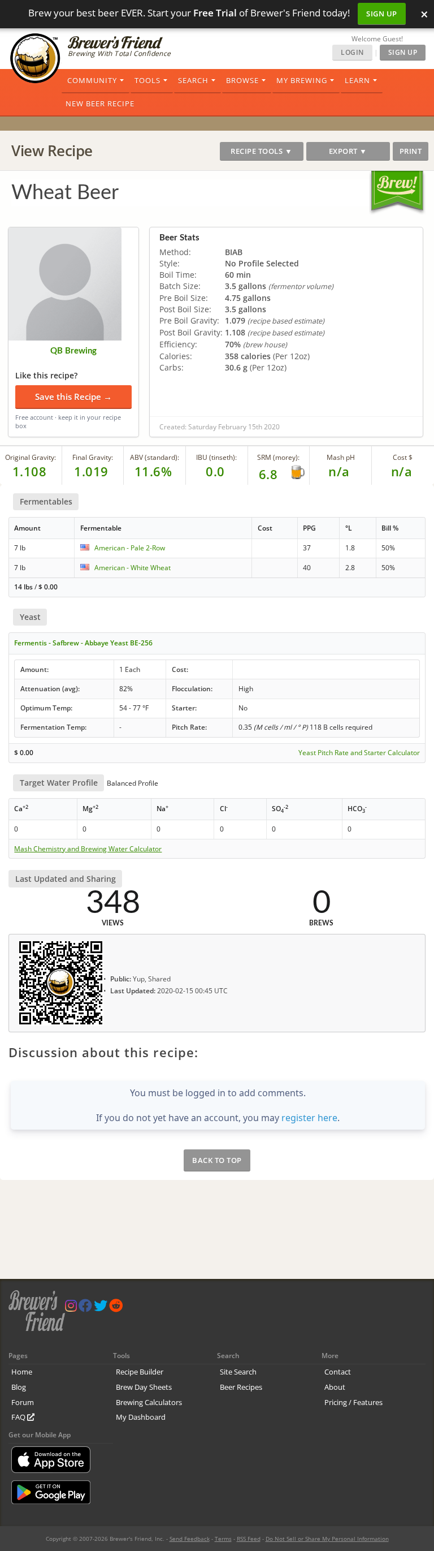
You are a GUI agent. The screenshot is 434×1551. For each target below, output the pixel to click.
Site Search (238, 1372)
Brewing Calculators (149, 1402)
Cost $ (403, 457)
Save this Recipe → (73, 396)
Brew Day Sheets (144, 1387)
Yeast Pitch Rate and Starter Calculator (359, 753)
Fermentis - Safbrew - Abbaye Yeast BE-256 (83, 643)
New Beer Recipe (100, 103)
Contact (337, 1372)
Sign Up (381, 13)
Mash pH (341, 457)
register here (309, 1117)
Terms (223, 1539)
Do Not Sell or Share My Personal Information (327, 1539)
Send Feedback (190, 1539)
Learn (357, 80)
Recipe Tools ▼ (261, 151)
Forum (22, 1402)
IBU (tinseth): (216, 457)
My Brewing (301, 80)
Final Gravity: (92, 457)
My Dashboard (141, 1417)
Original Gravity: (30, 457)
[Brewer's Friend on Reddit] (116, 1308)
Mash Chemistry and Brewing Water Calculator (88, 849)
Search (193, 80)
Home (21, 1372)
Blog (18, 1387)
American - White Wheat (132, 567)
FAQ (19, 1417)
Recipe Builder (139, 1372)
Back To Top (217, 1160)
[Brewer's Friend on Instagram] (71, 1308)
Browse (242, 80)
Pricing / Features (353, 1402)
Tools (147, 80)
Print (411, 151)
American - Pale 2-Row (129, 548)
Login (352, 52)
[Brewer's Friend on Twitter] (100, 1308)
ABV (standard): (154, 457)
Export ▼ (348, 151)
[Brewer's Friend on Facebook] (85, 1308)
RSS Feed (249, 1539)
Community (92, 80)
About (334, 1387)
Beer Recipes (241, 1387)
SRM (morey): (278, 457)
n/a (402, 471)
